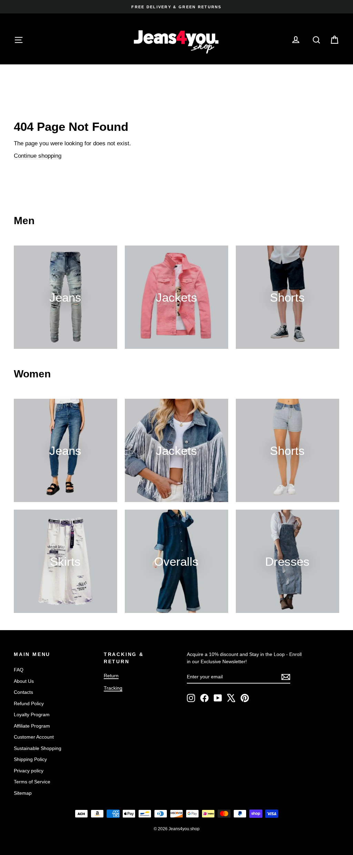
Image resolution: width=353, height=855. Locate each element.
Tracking (113, 688)
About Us (24, 681)
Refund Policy (29, 703)
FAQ (18, 669)
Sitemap (23, 793)
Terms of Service (32, 781)
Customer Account (34, 737)
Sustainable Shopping (37, 748)
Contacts (23, 692)
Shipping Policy (30, 759)
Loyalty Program (32, 714)
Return (111, 675)
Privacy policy (28, 770)
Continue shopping (37, 156)
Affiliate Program (32, 726)
